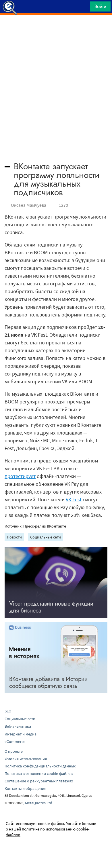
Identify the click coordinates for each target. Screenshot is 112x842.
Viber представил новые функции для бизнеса (51, 607)
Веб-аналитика (18, 726)
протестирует (20, 476)
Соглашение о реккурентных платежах (39, 781)
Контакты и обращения (25, 788)
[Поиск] (83, 8)
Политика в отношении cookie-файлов (39, 773)
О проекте (14, 751)
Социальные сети (45, 537)
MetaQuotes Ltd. (39, 802)
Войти (100, 6)
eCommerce (15, 741)
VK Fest (74, 499)
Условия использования (26, 758)
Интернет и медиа (20, 734)
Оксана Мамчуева (28, 205)
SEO (8, 711)
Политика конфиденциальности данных (40, 766)
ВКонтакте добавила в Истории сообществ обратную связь (48, 682)
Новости (14, 537)
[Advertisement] (56, 29)
